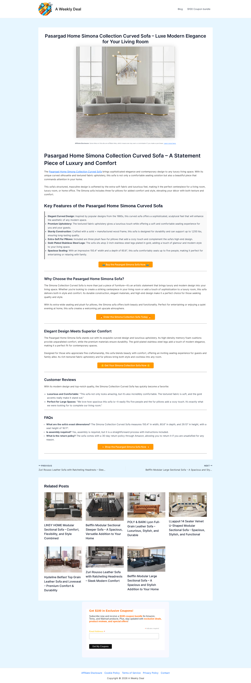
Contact (165, 672)
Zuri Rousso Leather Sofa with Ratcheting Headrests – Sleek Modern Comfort (104, 576)
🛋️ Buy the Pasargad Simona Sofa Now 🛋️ (125, 264)
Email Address (97, 631)
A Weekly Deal (68, 9)
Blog (180, 9)
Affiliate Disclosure (91, 672)
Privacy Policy (150, 672)
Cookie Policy (112, 672)
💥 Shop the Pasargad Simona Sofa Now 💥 (125, 446)
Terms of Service (131, 672)
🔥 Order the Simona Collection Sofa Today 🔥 (125, 316)
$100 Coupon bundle (198, 9)
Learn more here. (170, 143)
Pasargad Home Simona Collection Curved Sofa (75, 171)
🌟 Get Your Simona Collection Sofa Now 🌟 (125, 365)
